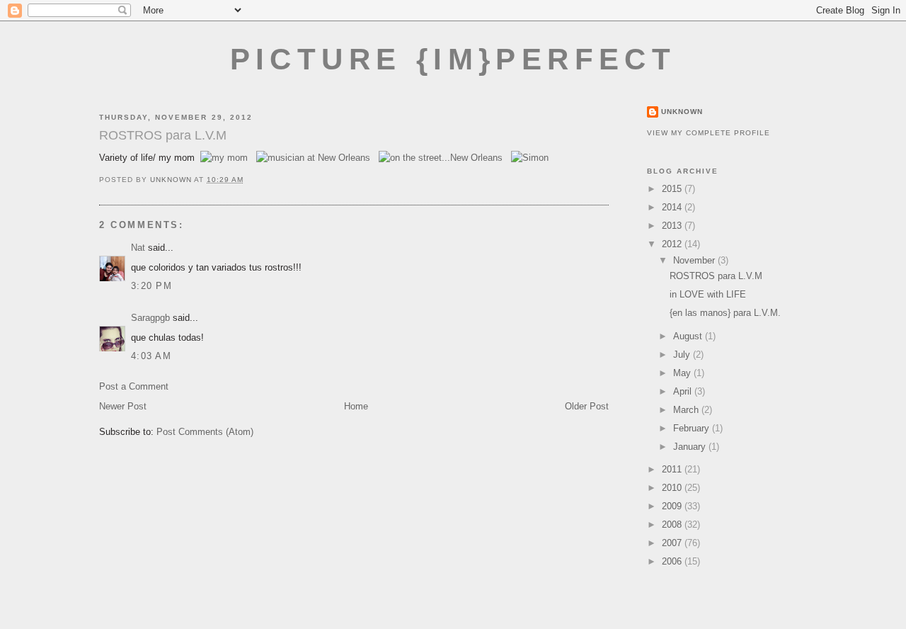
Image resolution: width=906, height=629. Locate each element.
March (687, 409)
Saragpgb (150, 317)
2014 (673, 207)
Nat (138, 247)
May (683, 373)
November (695, 260)
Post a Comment (133, 386)
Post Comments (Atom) (204, 431)
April (683, 391)
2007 (673, 543)
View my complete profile (708, 133)
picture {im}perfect (453, 59)
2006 (673, 561)
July (683, 354)
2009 (673, 506)
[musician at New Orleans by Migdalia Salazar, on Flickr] (313, 157)
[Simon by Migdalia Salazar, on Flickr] (529, 157)
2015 (673, 188)
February (692, 428)
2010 (673, 487)
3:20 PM (151, 285)
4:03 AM (151, 356)
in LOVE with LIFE (708, 294)
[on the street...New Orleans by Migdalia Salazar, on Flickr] (440, 157)
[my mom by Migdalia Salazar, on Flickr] (224, 157)
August (689, 336)
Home (356, 406)
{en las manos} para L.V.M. (725, 312)
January (691, 446)
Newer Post (123, 406)
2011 (673, 469)
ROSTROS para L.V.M (716, 276)
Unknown (682, 111)
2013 (673, 225)
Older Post (587, 406)
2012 (673, 244)
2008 (673, 524)
